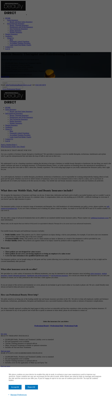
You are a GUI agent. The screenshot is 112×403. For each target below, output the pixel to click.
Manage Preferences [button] (18, 395)
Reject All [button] (31, 387)
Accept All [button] (15, 387)
